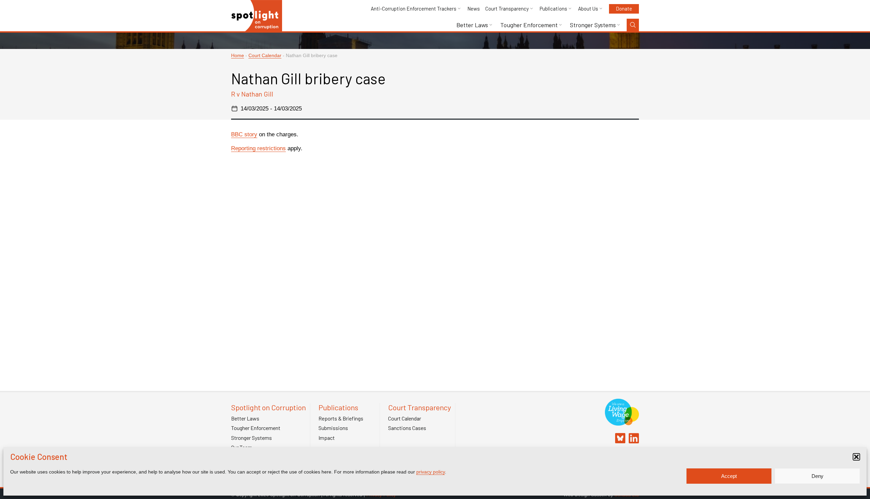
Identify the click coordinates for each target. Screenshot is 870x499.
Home (237, 55)
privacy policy (430, 472)
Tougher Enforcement (529, 25)
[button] (856, 456)
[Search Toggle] (633, 25)
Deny (817, 476)
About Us (588, 9)
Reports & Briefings (340, 418)
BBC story (244, 134)
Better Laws (472, 25)
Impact (326, 438)
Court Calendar (264, 55)
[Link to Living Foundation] (622, 422)
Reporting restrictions (258, 148)
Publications (553, 9)
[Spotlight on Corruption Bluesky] (618, 439)
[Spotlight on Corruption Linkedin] (632, 439)
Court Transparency (507, 9)
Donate (624, 8)
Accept (729, 476)
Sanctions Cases (407, 428)
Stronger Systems (593, 25)
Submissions (333, 428)
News (473, 9)
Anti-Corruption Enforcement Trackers (413, 9)
